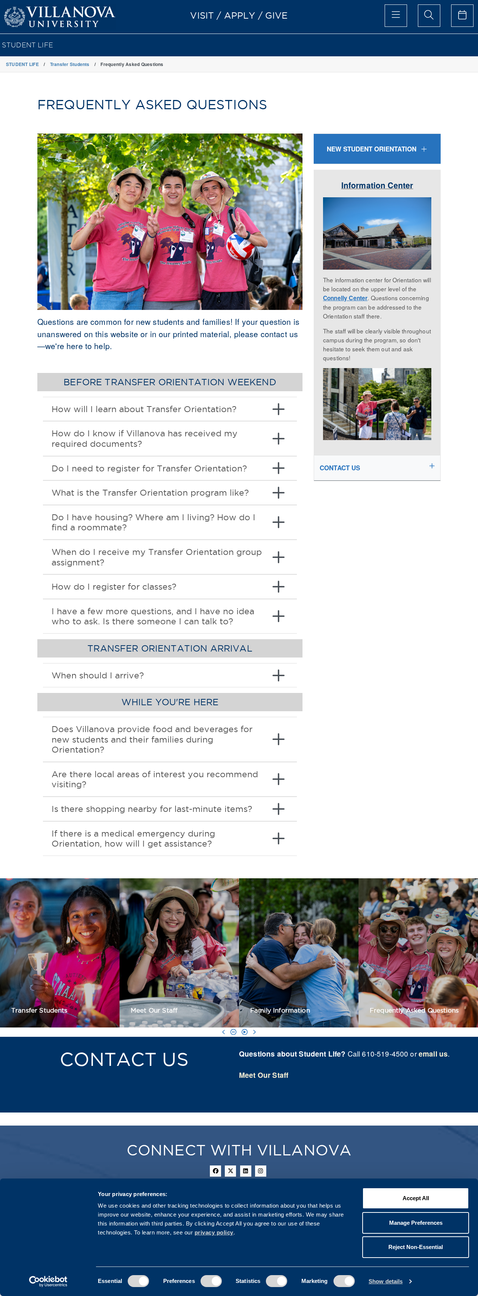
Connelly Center (345, 298)
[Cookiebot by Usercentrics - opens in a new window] (48, 1281)
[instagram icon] (260, 1171)
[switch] (211, 1281)
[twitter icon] (230, 1171)
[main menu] (396, 15)
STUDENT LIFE (27, 44)
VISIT (202, 15)
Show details (386, 1281)
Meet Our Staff (263, 1075)
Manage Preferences (416, 1223)
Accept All (416, 1198)
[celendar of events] (462, 15)
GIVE (276, 15)
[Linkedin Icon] (245, 1171)
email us (433, 1054)
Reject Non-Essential (415, 1247)
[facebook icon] (215, 1171)
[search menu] (429, 15)
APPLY (239, 15)
